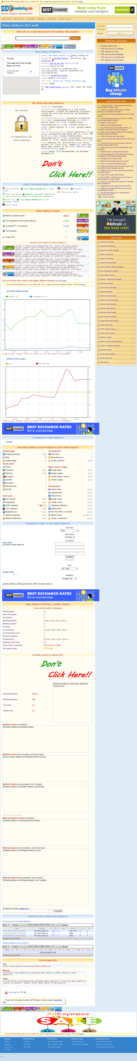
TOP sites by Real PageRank (112, 54)
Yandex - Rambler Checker (110, 345)
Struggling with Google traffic (111, 158)
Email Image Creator (107, 354)
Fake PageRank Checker (109, 271)
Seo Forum (27, 1044)
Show (44, 470)
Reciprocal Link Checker (109, 300)
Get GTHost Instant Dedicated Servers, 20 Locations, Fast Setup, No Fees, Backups (114, 128)
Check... (7, 191)
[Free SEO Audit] (31, 1010)
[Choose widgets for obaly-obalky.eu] (69, 48)
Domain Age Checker (108, 308)
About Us (8, 1041)
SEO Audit (6, 19)
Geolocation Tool (106, 325)
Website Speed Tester (108, 312)
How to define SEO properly (105, 1047)
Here (84, 515)
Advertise (31, 19)
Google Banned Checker (109, 321)
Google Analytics (73, 81)
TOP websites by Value (110, 52)
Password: (101, 29)
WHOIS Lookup (105, 337)
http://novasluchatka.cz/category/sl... (15, 933)
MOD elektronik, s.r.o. (57, 87)
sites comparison (77, 147)
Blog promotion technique (80, 1044)
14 (45, 461)
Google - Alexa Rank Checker (111, 279)
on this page (61, 280)
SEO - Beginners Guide (55, 1044)
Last (89, 938)
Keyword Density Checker (109, 250)
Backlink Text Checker (108, 296)
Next (84, 938)
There (90, 515)
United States (61, 58)
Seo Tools (27, 1047)
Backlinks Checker (107, 283)
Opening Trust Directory (104, 1044)
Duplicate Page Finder (108, 263)
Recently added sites (109, 46)
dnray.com (24, 908)
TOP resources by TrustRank (112, 49)
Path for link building (54, 1047)
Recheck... (49, 196)
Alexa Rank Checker (107, 275)
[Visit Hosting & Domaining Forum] (67, 180)
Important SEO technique (104, 1041)
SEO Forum (19, 19)
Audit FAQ (51, 19)
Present (77, 189)
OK (31, 72)
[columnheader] (17, 928)
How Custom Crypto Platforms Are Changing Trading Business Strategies (115, 133)
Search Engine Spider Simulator (111, 267)
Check (89, 489)
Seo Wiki (26, 1041)
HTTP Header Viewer (108, 329)
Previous (76, 938)
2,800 (44, 454)
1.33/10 (66, 221)
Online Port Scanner (107, 333)
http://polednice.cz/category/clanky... (15, 935)
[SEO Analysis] (16, 16)
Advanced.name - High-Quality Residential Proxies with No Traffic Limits (114, 106)
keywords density (49, 149)
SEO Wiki (8, 1049)
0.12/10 (66, 226)
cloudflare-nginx (59, 76)
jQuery (56, 81)
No (77, 192)
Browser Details (106, 350)
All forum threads (108, 197)
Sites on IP (72, 63)
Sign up (100, 33)
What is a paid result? (109, 123)
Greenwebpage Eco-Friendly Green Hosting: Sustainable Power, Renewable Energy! (115, 155)
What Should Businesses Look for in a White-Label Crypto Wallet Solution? (115, 119)
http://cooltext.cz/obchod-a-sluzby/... (15, 931)
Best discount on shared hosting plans (115, 152)
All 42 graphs (70, 560)
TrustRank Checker (107, 242)
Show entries (10, 925)
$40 (66, 216)
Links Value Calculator (108, 287)
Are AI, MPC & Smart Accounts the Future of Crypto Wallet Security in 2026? (114, 178)
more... (81, 1)
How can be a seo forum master (112, 175)
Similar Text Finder (107, 258)
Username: (102, 26)
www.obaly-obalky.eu (59, 56)
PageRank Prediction (108, 246)
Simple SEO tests (77, 1041)
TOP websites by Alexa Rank (112, 60)
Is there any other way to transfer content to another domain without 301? (114, 144)
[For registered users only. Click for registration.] (25, 992)
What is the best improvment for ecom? (115, 161)
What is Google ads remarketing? (113, 136)
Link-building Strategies (55, 1041)
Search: (65, 925)
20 (45, 457)
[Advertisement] (116, 384)
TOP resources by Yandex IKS (113, 57)
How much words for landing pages (114, 163)
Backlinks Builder (106, 292)
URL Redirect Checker (108, 316)
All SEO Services (106, 358)
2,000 (90, 461)
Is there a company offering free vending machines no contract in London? (113, 111)
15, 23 (41, 505)
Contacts (8, 1044)
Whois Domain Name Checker (111, 341)
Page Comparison (106, 254)
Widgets (41, 19)
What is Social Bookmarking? (111, 125)
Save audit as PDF (16, 992)
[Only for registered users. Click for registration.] (84, 87)
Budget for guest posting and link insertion (116, 186)
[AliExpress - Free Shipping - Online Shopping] (68, 1032)
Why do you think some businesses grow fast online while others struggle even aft (115, 167)
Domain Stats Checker (108, 304)
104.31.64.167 (57, 63)
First (70, 938)
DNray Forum (65, 19)
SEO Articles (104, 362)
